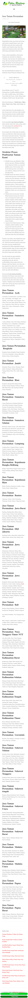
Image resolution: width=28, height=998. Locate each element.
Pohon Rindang (14, 3)
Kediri (22, 584)
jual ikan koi (17, 126)
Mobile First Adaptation (18, 992)
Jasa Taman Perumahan (12, 16)
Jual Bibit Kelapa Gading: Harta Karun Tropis (13, 956)
